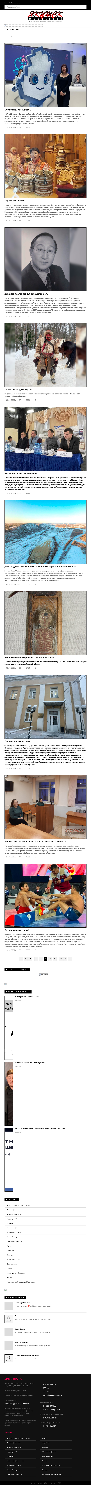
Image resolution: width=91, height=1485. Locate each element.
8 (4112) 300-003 (49, 1385)
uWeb (59, 1483)
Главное (9, 1268)
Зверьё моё (10, 1250)
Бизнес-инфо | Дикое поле (15, 1228)
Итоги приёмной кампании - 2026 (27, 997)
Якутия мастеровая (15, 200)
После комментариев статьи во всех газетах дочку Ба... (33, 1343)
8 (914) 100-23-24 (50, 1418)
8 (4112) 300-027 (49, 1406)
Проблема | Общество (14, 1214)
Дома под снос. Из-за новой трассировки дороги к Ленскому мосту (40, 566)
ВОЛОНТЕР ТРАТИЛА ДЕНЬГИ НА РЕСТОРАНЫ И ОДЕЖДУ (35, 841)
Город (9, 1246)
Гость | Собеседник (13, 1237)
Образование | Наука (13, 1259)
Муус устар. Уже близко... (18, 110)
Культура (10, 1255)
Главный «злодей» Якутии (18, 389)
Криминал (10, 1223)
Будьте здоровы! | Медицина (51, 1474)
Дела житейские (12, 1264)
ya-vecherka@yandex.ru (52, 1395)
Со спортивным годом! (17, 930)
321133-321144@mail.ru (52, 1409)
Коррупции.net (12, 1219)
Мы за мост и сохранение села (21, 473)
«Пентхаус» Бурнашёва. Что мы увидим (30, 1063)
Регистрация (15, 3)
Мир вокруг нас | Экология (16, 1273)
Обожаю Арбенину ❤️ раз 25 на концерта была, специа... (33, 1304)
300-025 (46, 1388)
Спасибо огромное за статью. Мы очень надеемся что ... (33, 1357)
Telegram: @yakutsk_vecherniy (17, 1404)
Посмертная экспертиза (17, 741)
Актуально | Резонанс (14, 1232)
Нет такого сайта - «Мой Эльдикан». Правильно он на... (33, 1330)
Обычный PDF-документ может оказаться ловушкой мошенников (40, 1129)
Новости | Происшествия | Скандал (18, 1205)
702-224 (46, 1392)
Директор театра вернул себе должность (26, 294)
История (9, 1277)
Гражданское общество (14, 1241)
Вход (6, 3)
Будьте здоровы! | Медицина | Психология (21, 1282)
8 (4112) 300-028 (49, 1426)
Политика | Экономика (14, 1210)
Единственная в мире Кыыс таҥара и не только (30, 657)
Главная (7, 37)
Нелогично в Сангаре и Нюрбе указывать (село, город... (33, 1317)
